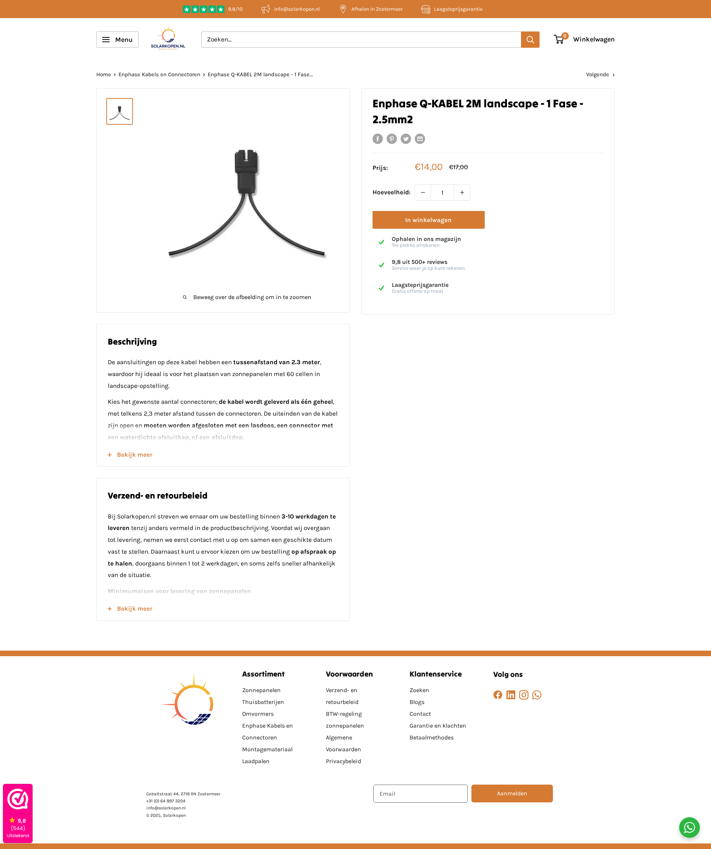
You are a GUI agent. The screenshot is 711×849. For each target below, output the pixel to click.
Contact (420, 713)
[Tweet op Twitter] (406, 138)
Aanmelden (512, 793)
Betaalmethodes (432, 737)
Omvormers (258, 713)
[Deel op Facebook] (378, 138)
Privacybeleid (343, 761)
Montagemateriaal (267, 749)
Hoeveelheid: (391, 192)
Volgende (597, 74)
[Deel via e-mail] (420, 138)
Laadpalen (256, 761)
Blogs (417, 701)
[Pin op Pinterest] (392, 138)
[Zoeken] (530, 39)
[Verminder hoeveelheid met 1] (423, 192)
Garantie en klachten (438, 725)
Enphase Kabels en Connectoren (159, 74)
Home (103, 74)
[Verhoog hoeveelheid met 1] (462, 192)
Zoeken (419, 690)
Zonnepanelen (261, 690)
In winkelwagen (428, 220)
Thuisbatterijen (263, 701)
